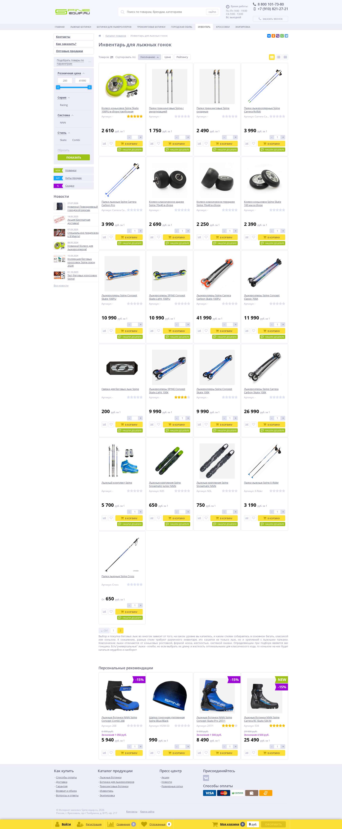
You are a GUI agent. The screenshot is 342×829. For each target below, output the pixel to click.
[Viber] (277, 36)
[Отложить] (111, 143)
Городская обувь (181, 26)
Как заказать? (66, 44)
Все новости (61, 285)
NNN (63, 122)
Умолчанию (147, 57)
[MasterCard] (223, 793)
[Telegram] (286, 36)
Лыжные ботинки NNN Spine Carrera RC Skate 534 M (261, 719)
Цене (167, 57)
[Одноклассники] (273, 36)
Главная (60, 26)
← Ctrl (104, 630)
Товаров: (104, 57)
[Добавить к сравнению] (104, 143)
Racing (64, 105)
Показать (73, 157)
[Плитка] (272, 57)
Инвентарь (204, 26)
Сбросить (63, 150)
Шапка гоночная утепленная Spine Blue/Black (167, 719)
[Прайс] (285, 57)
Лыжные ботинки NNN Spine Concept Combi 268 (119, 719)
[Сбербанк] (237, 793)
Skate (63, 140)
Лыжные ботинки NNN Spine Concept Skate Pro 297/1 (214, 719)
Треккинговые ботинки (151, 26)
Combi (76, 140)
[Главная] (100, 35)
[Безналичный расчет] (265, 793)
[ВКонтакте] (269, 36)
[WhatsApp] (282, 36)
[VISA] (209, 793)
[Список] (278, 57)
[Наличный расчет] (251, 793)
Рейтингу (182, 57)
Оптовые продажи (69, 51)
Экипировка (242, 26)
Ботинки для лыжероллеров (114, 26)
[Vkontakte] (206, 778)
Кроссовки (223, 26)
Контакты (63, 37)
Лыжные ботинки (80, 26)
